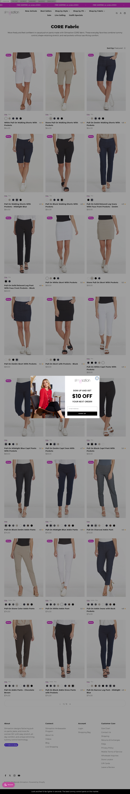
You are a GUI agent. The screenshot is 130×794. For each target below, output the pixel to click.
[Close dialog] (97, 378)
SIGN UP (82, 413)
